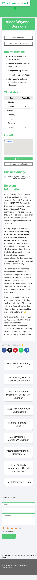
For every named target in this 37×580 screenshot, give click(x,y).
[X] (9, 350)
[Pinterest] (15, 350)
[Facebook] (4, 350)
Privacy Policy (13, 565)
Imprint (4, 567)
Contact (10, 567)
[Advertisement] (27, 8)
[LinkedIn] (26, 350)
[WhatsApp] (21, 350)
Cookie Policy (23, 565)
